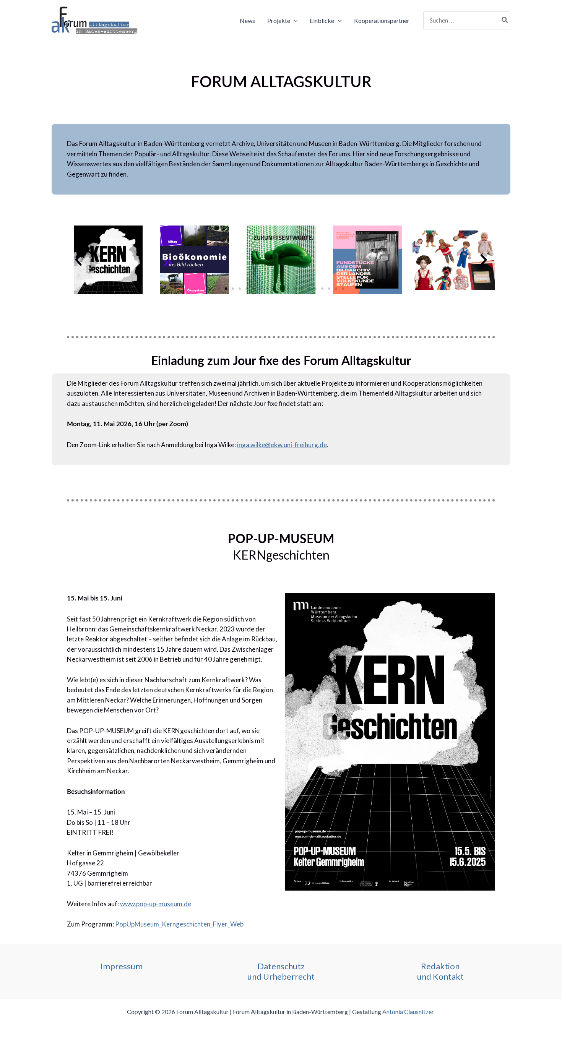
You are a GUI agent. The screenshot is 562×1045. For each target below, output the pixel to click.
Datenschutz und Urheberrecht (281, 971)
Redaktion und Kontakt (440, 971)
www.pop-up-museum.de (155, 904)
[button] (294, 20)
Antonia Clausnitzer (408, 1011)
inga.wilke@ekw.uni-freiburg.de (282, 445)
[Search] (505, 20)
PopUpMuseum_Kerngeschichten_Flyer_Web (179, 924)
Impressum (122, 966)
